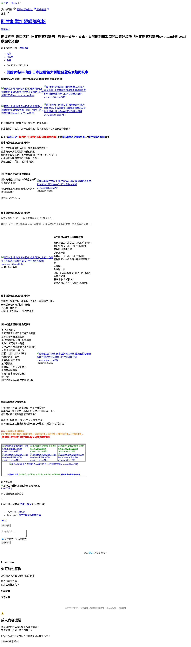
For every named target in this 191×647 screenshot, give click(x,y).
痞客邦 (23, 504)
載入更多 (6, 526)
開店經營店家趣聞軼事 (73, 137)
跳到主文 (5, 29)
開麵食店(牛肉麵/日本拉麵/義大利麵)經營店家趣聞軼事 (47, 72)
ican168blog (6, 488)
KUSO (21, 512)
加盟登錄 (22, 474)
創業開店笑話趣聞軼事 (29, 515)
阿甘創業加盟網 (97, 137)
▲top (3, 520)
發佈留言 (6, 543)
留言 (29, 504)
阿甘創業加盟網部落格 (23, 21)
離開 (16, 641)
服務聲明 (122, 608)
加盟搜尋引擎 (12, 474)
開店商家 (12, 137)
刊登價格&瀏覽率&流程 (70, 474)
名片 (9, 60)
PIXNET (74, 608)
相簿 (9, 54)
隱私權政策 (111, 608)
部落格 (10, 57)
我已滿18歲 (6, 641)
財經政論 (24, 48)
